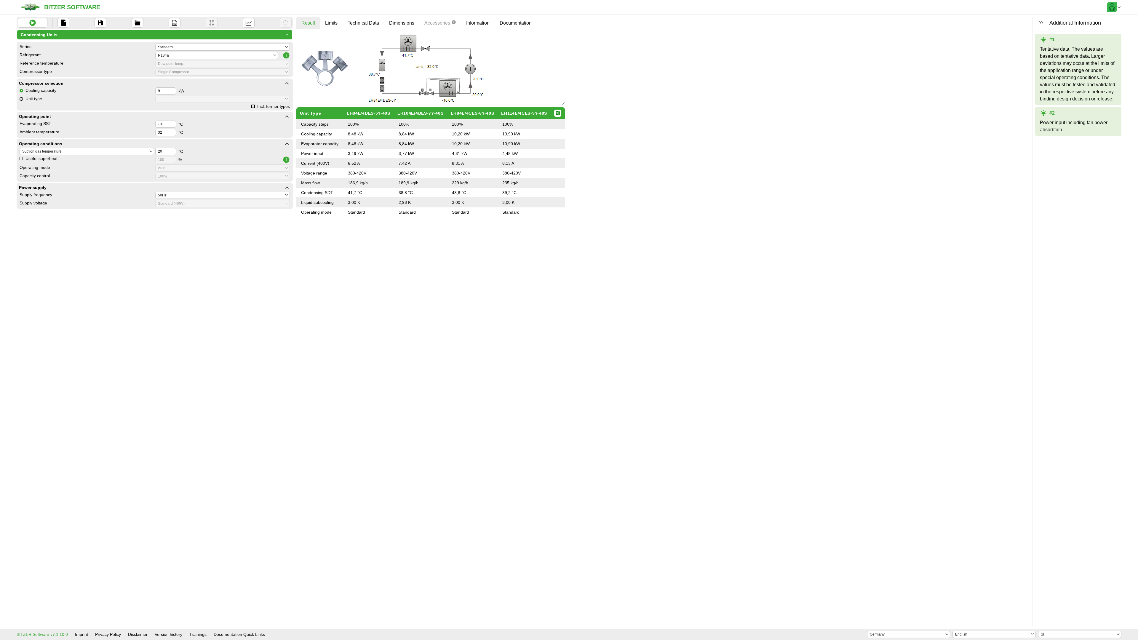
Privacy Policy (108, 634)
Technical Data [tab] (363, 22)
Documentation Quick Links (239, 634)
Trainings (198, 634)
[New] (63, 23)
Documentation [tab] (516, 22)
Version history (168, 634)
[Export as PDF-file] (174, 23)
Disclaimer (138, 634)
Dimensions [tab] (401, 22)
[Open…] (137, 23)
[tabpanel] (430, 125)
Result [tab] (308, 22)
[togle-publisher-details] (286, 83)
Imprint (81, 634)
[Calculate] (32, 23)
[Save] (100, 23)
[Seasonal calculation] (249, 23)
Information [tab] (478, 22)
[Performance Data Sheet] (286, 23)
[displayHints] (1041, 23)
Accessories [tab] (437, 22)
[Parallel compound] (212, 23)
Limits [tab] (331, 22)
